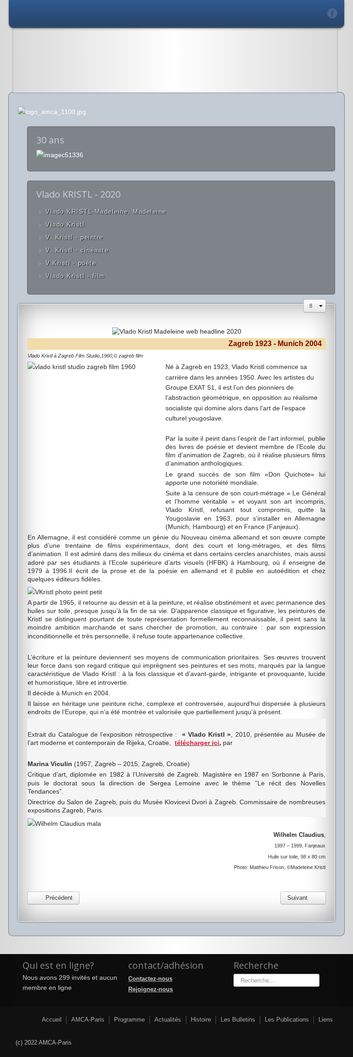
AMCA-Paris (87, 1019)
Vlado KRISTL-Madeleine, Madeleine (106, 211)
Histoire (201, 1019)
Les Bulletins (238, 1019)
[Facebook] (332, 13)
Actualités (167, 1019)
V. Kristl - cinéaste (77, 250)
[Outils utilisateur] (314, 306)
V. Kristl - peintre (74, 237)
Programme (129, 1019)
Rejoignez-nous (150, 989)
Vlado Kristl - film (75, 276)
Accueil (52, 1019)
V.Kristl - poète (71, 263)
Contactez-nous (150, 978)
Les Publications (287, 1019)
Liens (326, 1019)
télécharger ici (197, 742)
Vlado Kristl (65, 224)
